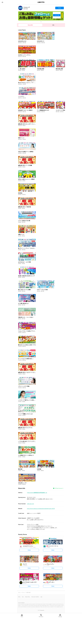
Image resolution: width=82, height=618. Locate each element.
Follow (59, 8)
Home (22, 616)
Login (41, 596)
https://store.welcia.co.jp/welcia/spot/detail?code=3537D (41, 508)
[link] (20, 8)
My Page (60, 616)
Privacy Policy (27, 596)
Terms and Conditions (35, 596)
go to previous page (2, 2)
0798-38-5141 (30, 503)
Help (22, 596)
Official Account (59, 488)
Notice (19, 596)
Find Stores (41, 616)
